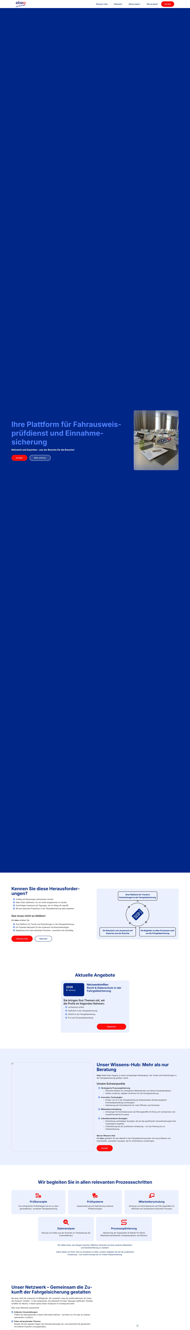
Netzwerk (118, 4)
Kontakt (167, 4)
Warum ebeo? (134, 4)
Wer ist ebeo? (152, 4)
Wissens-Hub (102, 4)
